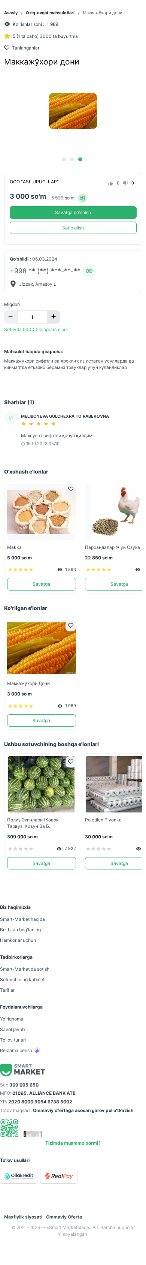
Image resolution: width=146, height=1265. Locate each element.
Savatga (41, 584)
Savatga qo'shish (73, 212)
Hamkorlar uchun (18, 940)
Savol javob (12, 1029)
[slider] (39, 423)
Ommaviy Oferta (64, 1217)
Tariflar (7, 990)
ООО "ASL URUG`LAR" (34, 181)
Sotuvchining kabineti (23, 979)
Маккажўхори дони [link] (102, 12)
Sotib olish (73, 228)
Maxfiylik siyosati (23, 1217)
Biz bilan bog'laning (20, 929)
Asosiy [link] (11, 12)
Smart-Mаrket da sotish (24, 969)
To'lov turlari (13, 1040)
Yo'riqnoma (11, 1019)
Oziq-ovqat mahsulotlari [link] (50, 12)
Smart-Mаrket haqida (22, 919)
